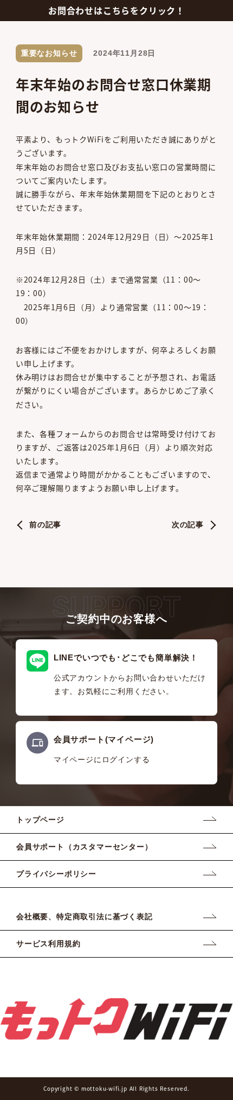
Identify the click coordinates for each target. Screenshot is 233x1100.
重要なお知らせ (49, 53)
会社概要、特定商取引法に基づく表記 (84, 916)
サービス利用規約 (48, 943)
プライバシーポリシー (56, 873)
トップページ (40, 819)
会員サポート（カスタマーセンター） (84, 846)
